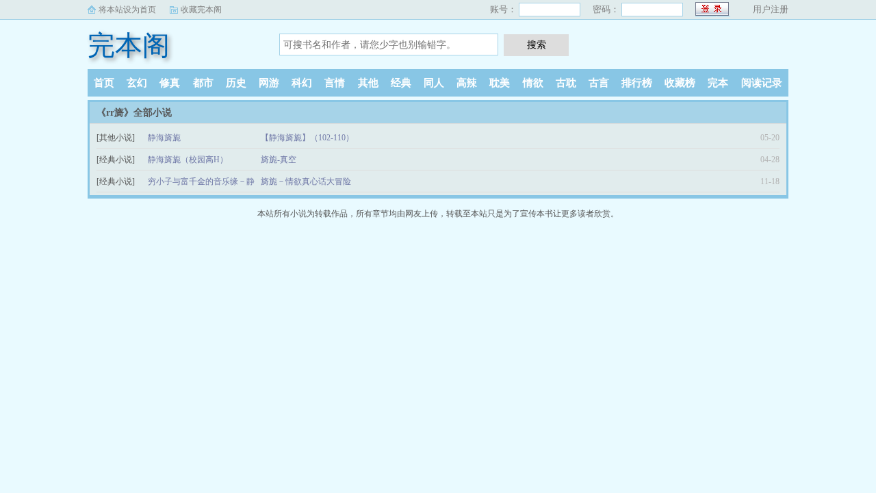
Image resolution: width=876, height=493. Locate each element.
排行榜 (636, 82)
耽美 (499, 82)
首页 (104, 82)
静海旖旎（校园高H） (188, 159)
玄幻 (137, 82)
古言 (599, 82)
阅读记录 (761, 82)
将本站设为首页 (127, 9)
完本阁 (129, 45)
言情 (334, 82)
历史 (236, 82)
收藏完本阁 (201, 9)
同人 (434, 82)
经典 (401, 82)
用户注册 (770, 9)
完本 (718, 82)
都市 (203, 82)
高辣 (466, 82)
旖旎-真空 (278, 159)
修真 (169, 82)
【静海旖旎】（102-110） (307, 137)
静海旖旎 (164, 137)
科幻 (302, 82)
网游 (269, 82)
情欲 (533, 82)
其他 (368, 82)
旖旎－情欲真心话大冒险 (306, 181)
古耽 (566, 82)
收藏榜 (680, 82)
